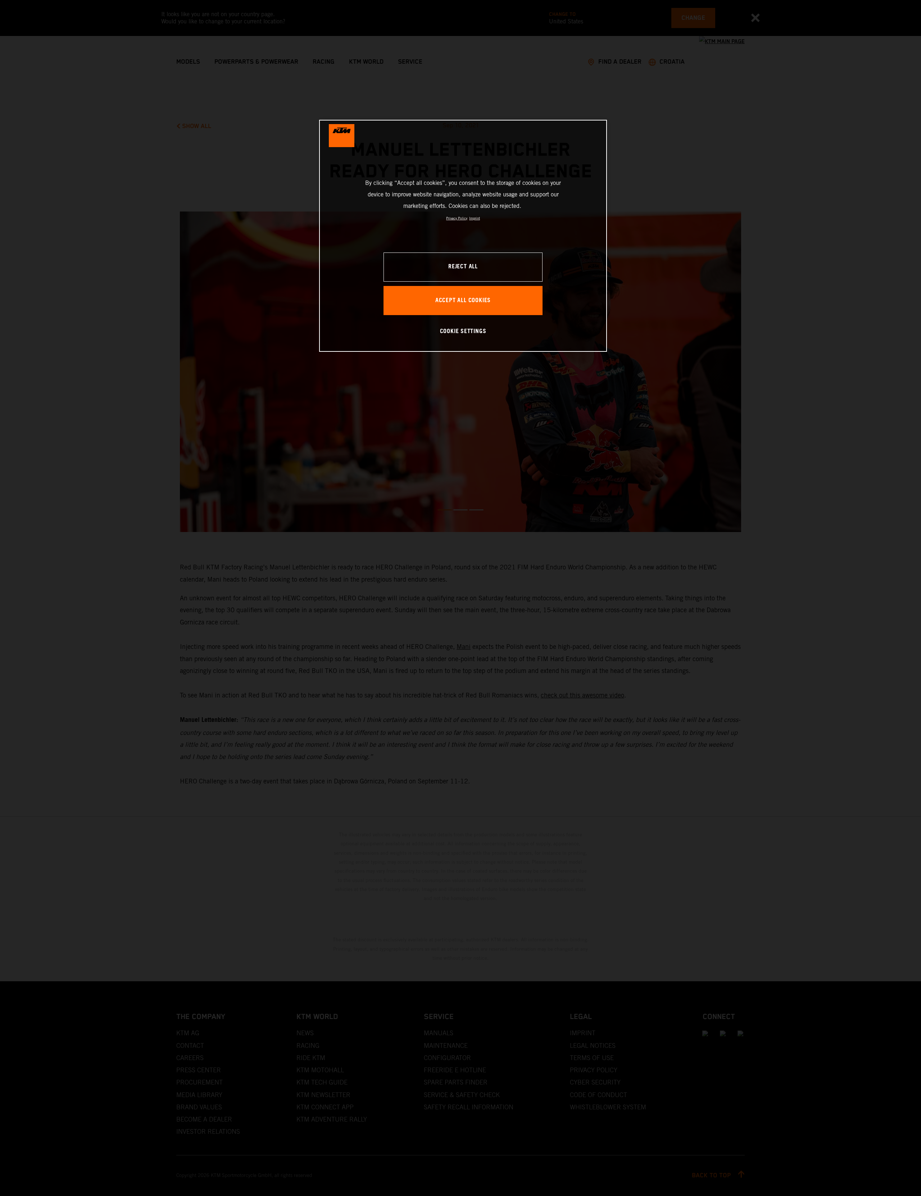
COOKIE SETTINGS (463, 331)
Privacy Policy (456, 218)
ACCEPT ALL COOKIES (463, 300)
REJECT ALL (463, 266)
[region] (463, 236)
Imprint (474, 218)
